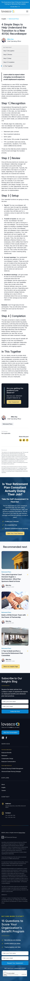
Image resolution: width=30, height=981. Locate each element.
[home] (10, 10)
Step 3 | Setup (7, 58)
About (3, 784)
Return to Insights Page (11, 666)
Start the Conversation (10, 732)
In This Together (7, 66)
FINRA (3, 847)
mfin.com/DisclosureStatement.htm (10, 852)
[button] (26, 11)
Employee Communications (9, 761)
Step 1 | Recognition (8, 51)
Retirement (4, 755)
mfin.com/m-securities (17, 865)
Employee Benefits (6, 752)
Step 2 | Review (7, 54)
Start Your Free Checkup (15, 533)
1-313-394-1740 (11, 817)
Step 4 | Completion (8, 62)
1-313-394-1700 (11, 815)
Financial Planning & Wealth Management (12, 768)
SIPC (6, 847)
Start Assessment (14, 402)
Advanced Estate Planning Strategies (11, 771)
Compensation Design (7, 758)
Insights (3, 787)
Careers (4, 790)
